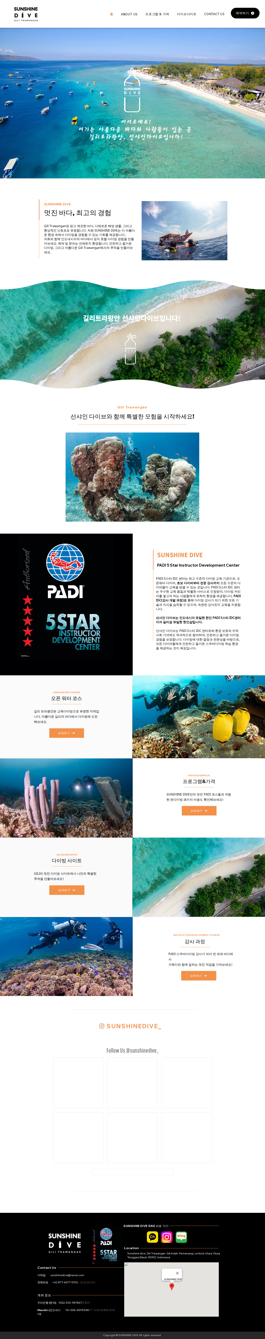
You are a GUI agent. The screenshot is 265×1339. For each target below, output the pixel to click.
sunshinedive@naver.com (67, 1275)
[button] (129, 14)
